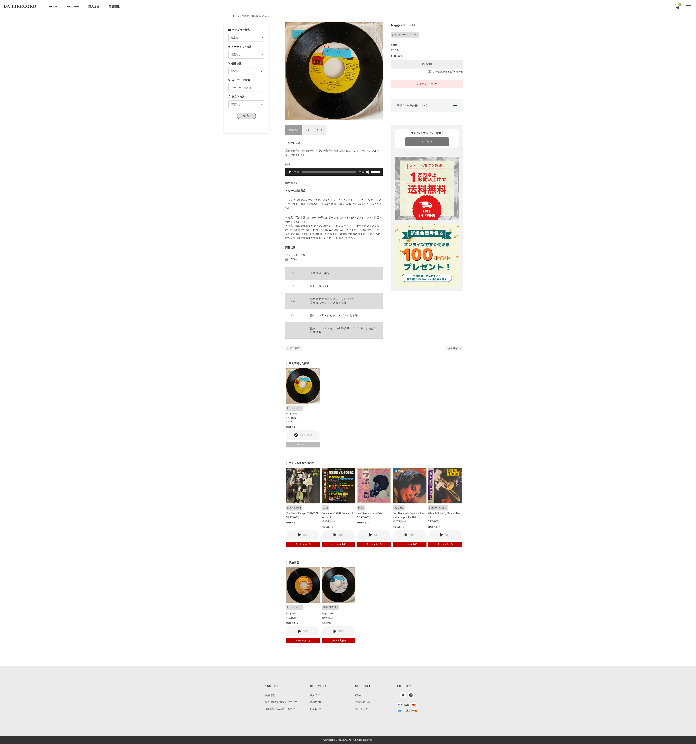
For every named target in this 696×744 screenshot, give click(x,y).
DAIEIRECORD (20, 6)
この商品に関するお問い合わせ (447, 71)
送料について (317, 702)
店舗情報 (114, 6)
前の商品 (295, 348)
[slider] (376, 171)
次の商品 (453, 348)
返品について (317, 708)
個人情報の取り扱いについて (281, 702)
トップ (236, 16)
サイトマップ (362, 708)
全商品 (245, 16)
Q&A (358, 695)
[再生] (290, 172)
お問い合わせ (362, 702)
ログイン (427, 141)
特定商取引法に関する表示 (280, 708)
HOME (53, 6)
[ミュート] (368, 172)
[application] (334, 172)
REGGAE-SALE (259, 16)
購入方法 (93, 6)
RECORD (73, 6)
